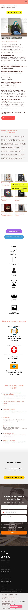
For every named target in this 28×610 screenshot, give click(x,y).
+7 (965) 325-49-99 (14, 462)
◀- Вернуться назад (14, 12)
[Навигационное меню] (26, 2)
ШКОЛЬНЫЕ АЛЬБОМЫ (12, 6)
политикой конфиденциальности (8, 605)
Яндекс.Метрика (6, 602)
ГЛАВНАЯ (3, 6)
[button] (8, 118)
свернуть (25, 190)
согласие (7, 597)
